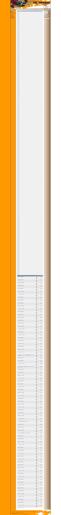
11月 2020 (18, 82)
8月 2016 (18, 134)
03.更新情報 (18, 282)
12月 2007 (18, 240)
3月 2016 (18, 139)
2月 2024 (18, 42)
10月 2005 (18, 267)
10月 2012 (18, 181)
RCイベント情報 (22, 294)
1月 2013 (18, 178)
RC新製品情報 (21, 285)
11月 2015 (18, 143)
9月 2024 (18, 35)
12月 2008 (18, 228)
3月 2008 (18, 237)
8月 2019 (18, 97)
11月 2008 (18, 229)
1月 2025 (18, 31)
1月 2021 (18, 80)
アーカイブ (12, 14)
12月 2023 (18, 44)
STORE (14, 511)
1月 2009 (18, 227)
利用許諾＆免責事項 (13, 513)
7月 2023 (18, 49)
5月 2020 (18, 88)
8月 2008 (18, 232)
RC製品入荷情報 (21, 288)
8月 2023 (18, 48)
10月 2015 (18, 144)
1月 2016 (18, 141)
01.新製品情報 (18, 285)
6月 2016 (18, 136)
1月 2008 (18, 239)
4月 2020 (18, 89)
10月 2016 (18, 132)
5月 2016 (18, 137)
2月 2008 (18, 238)
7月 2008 (18, 233)
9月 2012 (18, 182)
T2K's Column (12, 16)
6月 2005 (18, 271)
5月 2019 (18, 100)
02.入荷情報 (18, 288)
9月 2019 (18, 96)
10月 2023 (18, 46)
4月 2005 (18, 273)
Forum (17, 511)
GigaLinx (20, 511)
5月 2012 (18, 186)
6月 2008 (18, 234)
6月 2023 (18, 50)
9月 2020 (18, 84)
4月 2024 (18, 40)
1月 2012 (18, 190)
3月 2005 (18, 274)
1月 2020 (18, 92)
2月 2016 (18, 140)
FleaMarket (12, 15)
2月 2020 (18, 91)
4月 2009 (18, 224)
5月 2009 (18, 223)
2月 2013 (18, 177)
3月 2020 (18, 90)
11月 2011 (18, 192)
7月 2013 (18, 172)
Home (11, 511)
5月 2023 (18, 51)
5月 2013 (18, 174)
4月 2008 (18, 236)
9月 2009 (18, 219)
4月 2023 (18, 52)
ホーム (11, 12)
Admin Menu (17, 513)
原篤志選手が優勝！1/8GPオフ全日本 (25, 421)
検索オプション (46, 7)
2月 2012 (18, 189)
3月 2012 (18, 188)
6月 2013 (18, 173)
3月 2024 (18, 41)
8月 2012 (18, 183)
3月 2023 (18, 53)
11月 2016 (18, 131)
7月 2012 (18, 184)
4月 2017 (18, 126)
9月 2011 (18, 194)
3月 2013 (18, 176)
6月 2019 (18, 99)
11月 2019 (18, 94)
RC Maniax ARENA (13, 17)
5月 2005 (18, 272)
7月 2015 (18, 147)
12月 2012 (18, 179)
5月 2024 (18, 39)
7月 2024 (18, 37)
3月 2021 (18, 78)
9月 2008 (18, 231)
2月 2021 (18, 79)
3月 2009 (18, 225)
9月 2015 (18, 145)
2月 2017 (18, 128)
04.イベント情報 (19, 294)
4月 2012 (18, 187)
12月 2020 (18, 81)
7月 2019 (18, 98)
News (15, 511)
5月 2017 (18, 125)
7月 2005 (18, 270)
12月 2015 (18, 142)
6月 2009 (18, 222)
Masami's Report (26, 511)
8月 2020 (18, 85)
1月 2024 (18, 43)
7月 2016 (18, 135)
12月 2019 (18, 93)
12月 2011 (18, 191)
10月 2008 (18, 230)
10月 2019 (18, 95)
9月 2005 (18, 268)
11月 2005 (18, 266)
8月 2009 (18, 220)
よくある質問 (12, 18)
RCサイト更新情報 (22, 282)
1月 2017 (18, 129)
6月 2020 (18, 87)
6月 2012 (18, 185)
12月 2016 (18, 130)
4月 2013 (18, 175)
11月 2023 (18, 45)
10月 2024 (18, 34)
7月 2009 (18, 221)
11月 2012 (18, 180)
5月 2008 (18, 235)
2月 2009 (18, 226)
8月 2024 (18, 36)
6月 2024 (18, 38)
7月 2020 (18, 86)
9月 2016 (18, 133)
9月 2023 (18, 47)
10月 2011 (18, 193)
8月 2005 (18, 269)
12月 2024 (18, 32)
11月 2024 (18, 33)
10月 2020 (18, 83)
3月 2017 (18, 127)
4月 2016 (18, 138)
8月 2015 (18, 146)
